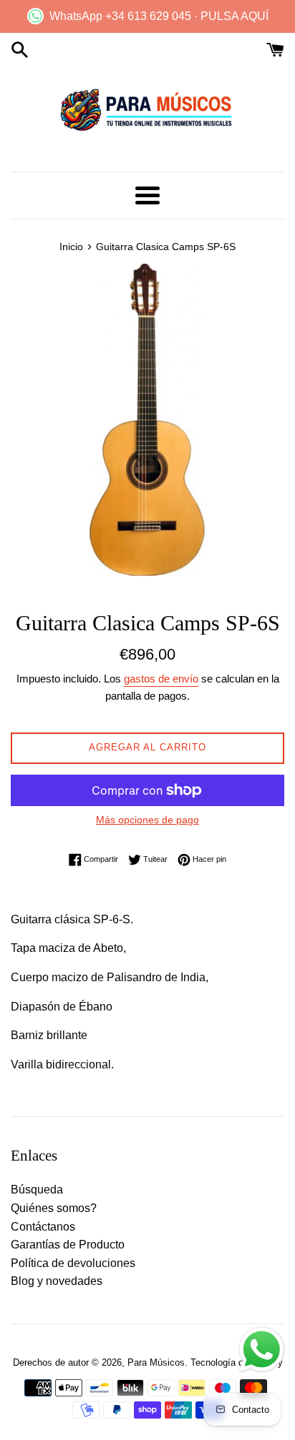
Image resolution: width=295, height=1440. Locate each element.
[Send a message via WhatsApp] (262, 1350)
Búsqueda (37, 1189)
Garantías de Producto (68, 1244)
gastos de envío (161, 678)
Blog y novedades (56, 1281)
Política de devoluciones (73, 1263)
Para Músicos (156, 1362)
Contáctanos (43, 1227)
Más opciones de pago (147, 819)
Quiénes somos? (54, 1208)
